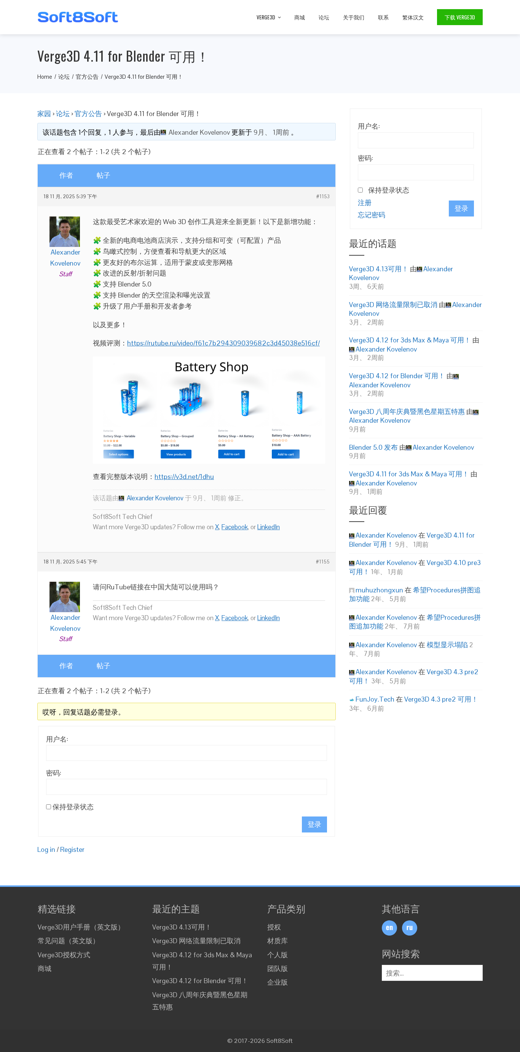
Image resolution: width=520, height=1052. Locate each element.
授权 (274, 927)
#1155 (323, 562)
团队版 (277, 968)
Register (72, 849)
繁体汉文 (413, 17)
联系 (383, 17)
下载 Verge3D (460, 17)
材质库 (277, 940)
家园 (44, 113)
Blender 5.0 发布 (373, 447)
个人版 (277, 954)
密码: (53, 773)
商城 (299, 17)
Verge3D (266, 17)
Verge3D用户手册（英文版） (81, 927)
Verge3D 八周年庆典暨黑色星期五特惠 (407, 411)
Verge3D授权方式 (64, 954)
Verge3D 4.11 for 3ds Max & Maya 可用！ (409, 474)
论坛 (324, 17)
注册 (365, 202)
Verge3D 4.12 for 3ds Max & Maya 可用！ (410, 340)
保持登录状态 (73, 806)
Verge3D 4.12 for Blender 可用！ (397, 375)
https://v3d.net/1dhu (184, 476)
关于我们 (353, 17)
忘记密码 (371, 214)
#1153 (323, 197)
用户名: (57, 739)
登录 (314, 824)
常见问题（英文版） (68, 940)
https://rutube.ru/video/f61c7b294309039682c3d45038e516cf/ (223, 343)
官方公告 (88, 113)
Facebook (235, 527)
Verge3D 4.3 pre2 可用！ (441, 699)
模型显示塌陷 (447, 644)
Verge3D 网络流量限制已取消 (393, 304)
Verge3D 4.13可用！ (378, 268)
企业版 (277, 982)
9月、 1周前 (271, 132)
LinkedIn (268, 527)
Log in (46, 849)
